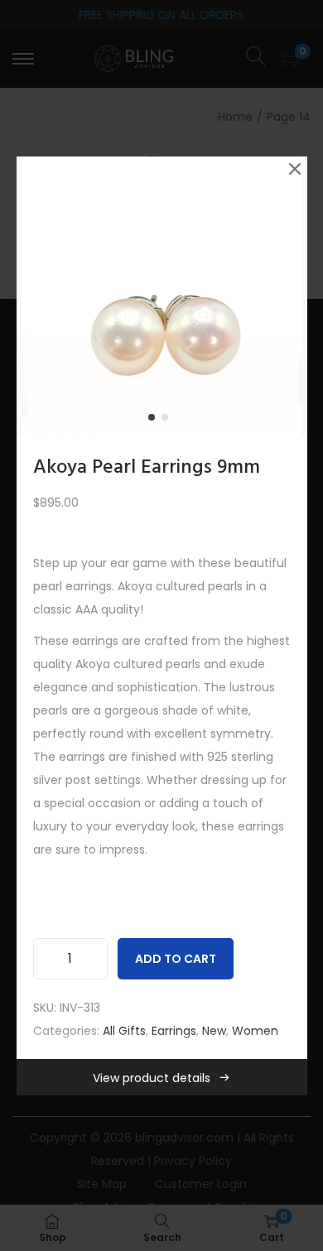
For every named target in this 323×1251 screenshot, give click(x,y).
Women (255, 1030)
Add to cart (175, 958)
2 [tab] (168, 420)
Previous (35, 296)
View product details (151, 1078)
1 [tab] (155, 420)
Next (289, 296)
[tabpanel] (162, 296)
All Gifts (124, 1030)
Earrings (174, 1030)
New (214, 1030)
